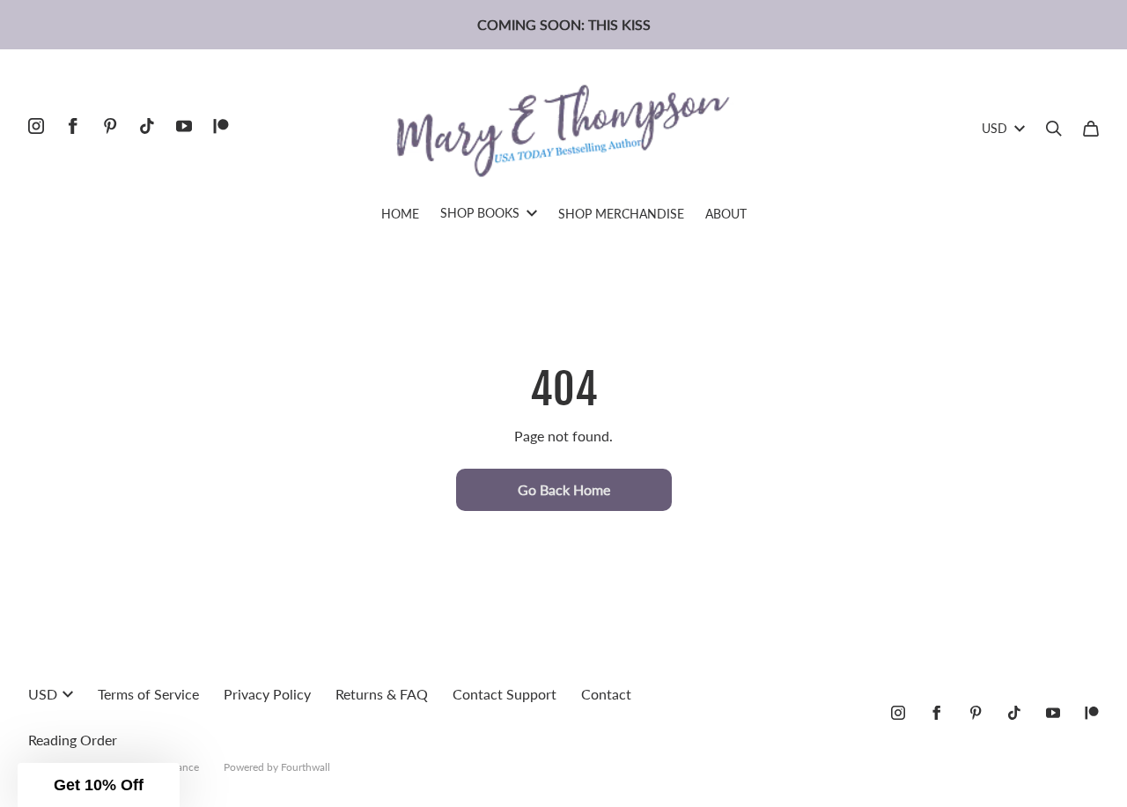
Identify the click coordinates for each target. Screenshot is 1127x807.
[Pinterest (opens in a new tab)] (110, 126)
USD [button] (994, 128)
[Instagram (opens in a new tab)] (36, 126)
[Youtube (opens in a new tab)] (184, 126)
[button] (99, 785)
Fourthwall (305, 767)
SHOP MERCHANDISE (621, 213)
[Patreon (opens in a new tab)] (221, 126)
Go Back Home (564, 489)
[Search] (1054, 129)
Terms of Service (148, 693)
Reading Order (72, 739)
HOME (400, 213)
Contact (606, 693)
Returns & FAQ (381, 693)
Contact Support (504, 693)
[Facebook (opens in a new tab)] (73, 126)
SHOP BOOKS (479, 212)
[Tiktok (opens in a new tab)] (147, 126)
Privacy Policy (267, 693)
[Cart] (1091, 129)
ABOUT (726, 213)
